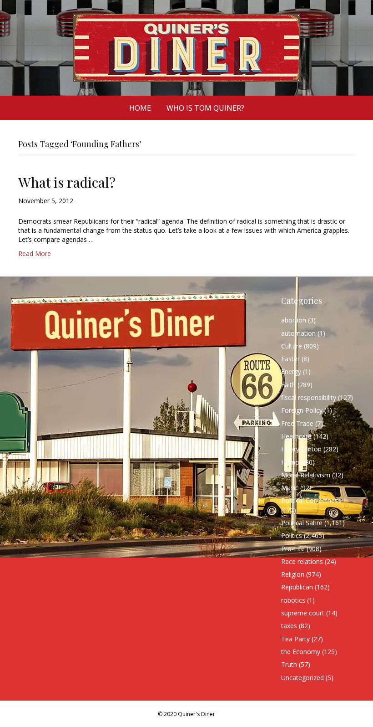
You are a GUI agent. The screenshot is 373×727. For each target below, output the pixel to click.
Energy (291, 371)
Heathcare (296, 436)
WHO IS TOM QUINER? (205, 108)
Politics (291, 535)
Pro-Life (293, 548)
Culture (291, 346)
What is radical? (67, 182)
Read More (34, 253)
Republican (297, 587)
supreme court (302, 613)
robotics (293, 600)
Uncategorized (302, 677)
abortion (293, 320)
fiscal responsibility (308, 397)
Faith (288, 384)
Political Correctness (311, 500)
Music (289, 487)
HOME (140, 108)
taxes (289, 625)
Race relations (302, 561)
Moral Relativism (305, 475)
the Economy (300, 651)
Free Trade (297, 423)
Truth (289, 664)
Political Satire (302, 522)
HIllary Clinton (301, 449)
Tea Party (295, 639)
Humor (291, 462)
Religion (292, 574)
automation (298, 333)
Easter (290, 358)
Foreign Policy (302, 410)
